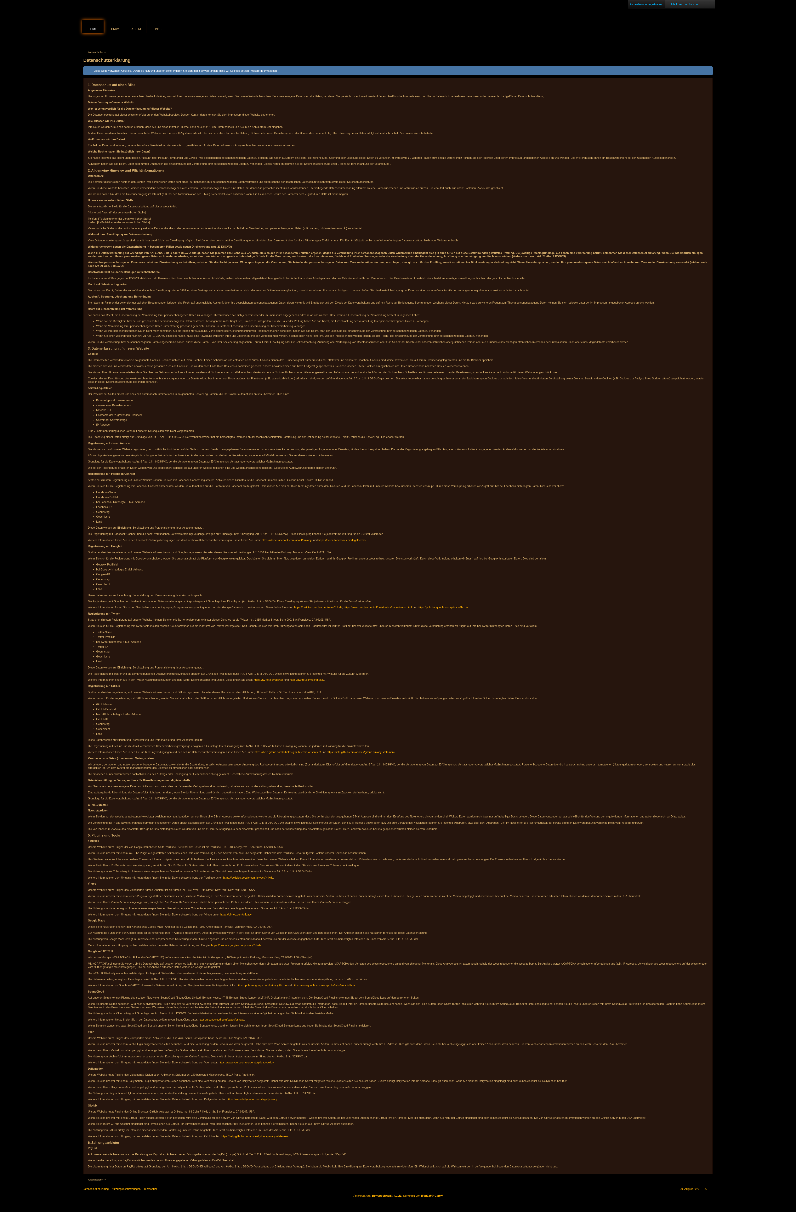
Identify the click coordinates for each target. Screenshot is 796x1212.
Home (93, 29)
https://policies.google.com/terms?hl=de (318, 607)
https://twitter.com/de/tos (269, 679)
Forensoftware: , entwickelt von (398, 1195)
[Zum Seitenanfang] (712, 1189)
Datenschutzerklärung (96, 1188)
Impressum (150, 1188)
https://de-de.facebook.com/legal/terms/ (342, 540)
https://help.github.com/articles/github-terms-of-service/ (288, 752)
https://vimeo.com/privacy (235, 914)
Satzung (136, 29)
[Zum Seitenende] (710, 40)
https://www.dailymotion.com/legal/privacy (252, 1099)
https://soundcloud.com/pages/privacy (221, 1019)
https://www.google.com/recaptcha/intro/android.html (324, 985)
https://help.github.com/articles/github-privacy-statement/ (361, 752)
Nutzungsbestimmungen (126, 1188)
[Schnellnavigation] (704, 40)
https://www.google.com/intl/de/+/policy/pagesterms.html (378, 607)
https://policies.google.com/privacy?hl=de (443, 607)
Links (157, 29)
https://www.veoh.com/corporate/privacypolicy (246, 1062)
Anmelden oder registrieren (646, 4)
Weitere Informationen (263, 70)
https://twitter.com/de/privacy (307, 679)
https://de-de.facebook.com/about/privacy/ (287, 540)
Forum (114, 29)
